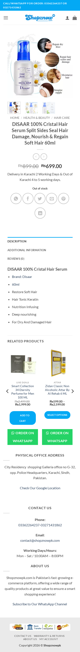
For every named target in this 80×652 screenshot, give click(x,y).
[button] (5, 17)
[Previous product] (44, 156)
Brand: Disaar (22, 277)
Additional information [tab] (26, 250)
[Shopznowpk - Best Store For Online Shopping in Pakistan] (40, 18)
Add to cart (24, 418)
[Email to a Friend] (51, 198)
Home (14, 117)
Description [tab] (16, 241)
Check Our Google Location (40, 488)
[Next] (66, 65)
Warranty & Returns (49, 635)
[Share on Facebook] (27, 198)
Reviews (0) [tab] (15, 258)
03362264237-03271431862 (40, 525)
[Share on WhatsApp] (16, 198)
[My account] (67, 17)
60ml (15, 284)
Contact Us (22, 635)
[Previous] (14, 65)
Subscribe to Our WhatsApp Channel (40, 604)
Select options (57, 414)
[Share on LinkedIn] (40, 213)
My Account (48, 639)
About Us (30, 639)
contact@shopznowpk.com (40, 540)
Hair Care (62, 117)
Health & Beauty (36, 117)
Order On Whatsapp (23, 437)
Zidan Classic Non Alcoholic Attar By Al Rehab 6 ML (57, 389)
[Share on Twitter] (39, 198)
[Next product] (36, 156)
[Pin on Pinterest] (63, 198)
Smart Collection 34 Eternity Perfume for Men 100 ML (22, 391)
